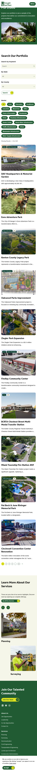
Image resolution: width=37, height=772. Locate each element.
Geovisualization (6, 741)
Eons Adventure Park (11, 217)
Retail (4, 118)
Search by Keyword (8, 62)
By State (4, 72)
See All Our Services (8, 601)
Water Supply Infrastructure (12, 136)
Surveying (16, 674)
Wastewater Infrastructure (11, 131)
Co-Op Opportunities (7, 723)
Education (19, 104)
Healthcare (30, 104)
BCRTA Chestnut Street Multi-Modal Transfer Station (16, 423)
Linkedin (2, 705)
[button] (18, 76)
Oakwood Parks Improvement (16, 297)
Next (8, 607)
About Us (4, 713)
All (3, 104)
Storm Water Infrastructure (24, 122)
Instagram (9, 705)
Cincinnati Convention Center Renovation (16, 550)
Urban (22, 127)
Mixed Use (16, 109)
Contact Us (4, 726)
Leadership (4, 720)
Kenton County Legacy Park (15, 257)
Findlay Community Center (14, 378)
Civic (10, 104)
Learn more (12, 763)
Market (3, 100)
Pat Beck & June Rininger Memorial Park (14, 507)
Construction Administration (9, 754)
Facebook (6, 705)
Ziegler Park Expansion (12, 338)
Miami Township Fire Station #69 (17, 465)
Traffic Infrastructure (9, 127)
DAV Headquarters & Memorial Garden (16, 175)
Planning (5, 641)
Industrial (6, 109)
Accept (6, 768)
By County (5, 82)
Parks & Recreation (9, 113)
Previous (3, 607)
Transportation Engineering (9, 747)
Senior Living (7, 122)
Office (25, 109)
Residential (23, 113)
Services (4, 731)
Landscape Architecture (8, 750)
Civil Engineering (6, 744)
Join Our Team (8, 700)
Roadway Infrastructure (18, 118)
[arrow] (34, 76)
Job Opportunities (6, 716)
